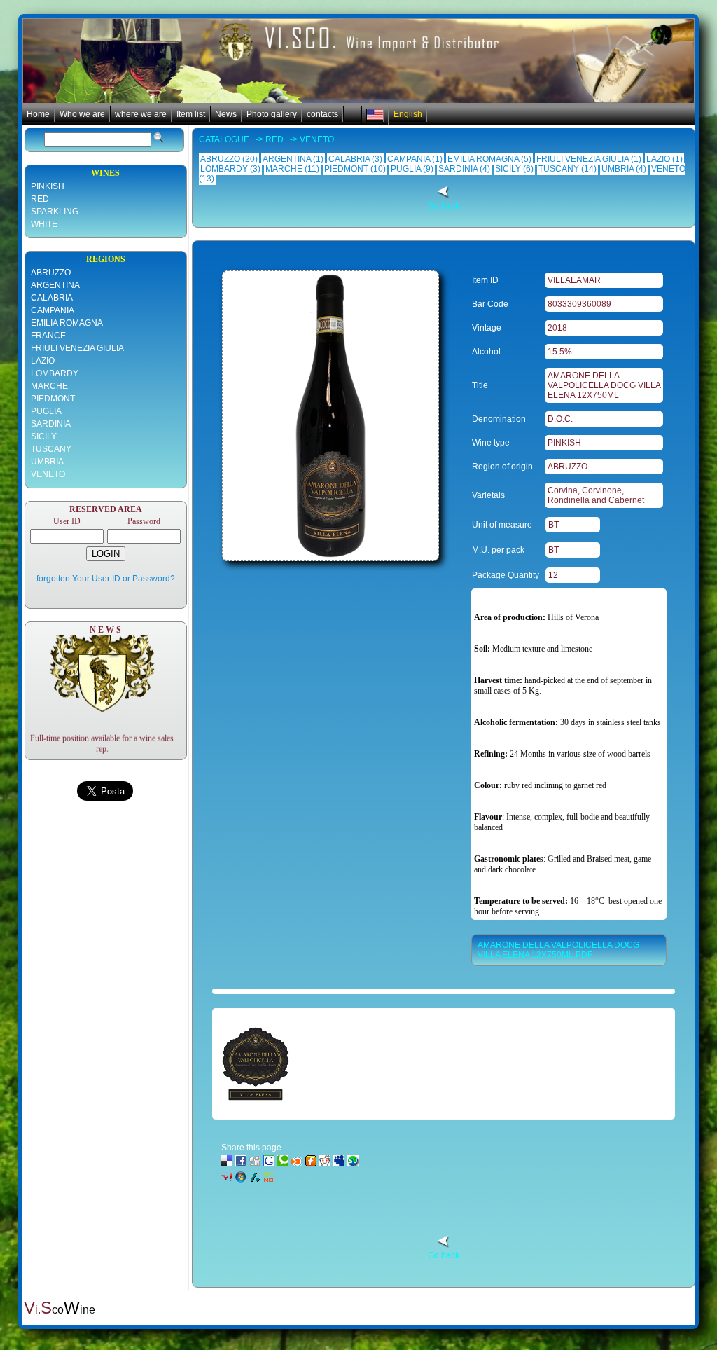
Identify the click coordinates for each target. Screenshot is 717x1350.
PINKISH (47, 186)
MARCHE (49, 386)
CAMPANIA (52, 310)
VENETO (48, 474)
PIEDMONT (53, 399)
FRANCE (48, 335)
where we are (141, 114)
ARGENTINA (55, 285)
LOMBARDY (54, 373)
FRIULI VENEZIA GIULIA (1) (588, 159)
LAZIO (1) (664, 159)
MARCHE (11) (292, 169)
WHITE (44, 224)
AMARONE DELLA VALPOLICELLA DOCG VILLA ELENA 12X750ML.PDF (558, 950)
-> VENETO (309, 139)
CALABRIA (52, 298)
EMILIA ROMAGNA (67, 323)
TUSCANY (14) (567, 169)
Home (38, 114)
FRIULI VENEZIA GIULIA (77, 348)
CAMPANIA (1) (415, 159)
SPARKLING (54, 211)
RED (40, 199)
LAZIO (43, 361)
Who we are (82, 114)
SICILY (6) (514, 169)
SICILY (44, 436)
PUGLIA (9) (412, 169)
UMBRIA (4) (623, 169)
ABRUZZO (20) (229, 159)
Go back (443, 206)
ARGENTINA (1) (293, 159)
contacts (322, 114)
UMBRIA (47, 462)
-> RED (267, 139)
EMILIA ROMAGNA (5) (489, 159)
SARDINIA (51, 424)
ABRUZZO (51, 272)
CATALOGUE (225, 139)
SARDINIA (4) (464, 169)
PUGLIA (46, 411)
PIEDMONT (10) (355, 169)
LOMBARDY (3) (230, 169)
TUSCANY (51, 449)
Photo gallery (271, 114)
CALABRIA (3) (355, 159)
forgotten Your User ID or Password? (105, 579)
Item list (190, 114)
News (226, 114)
